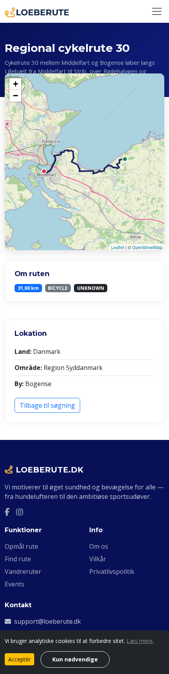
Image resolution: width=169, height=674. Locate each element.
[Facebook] (7, 512)
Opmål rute (21, 546)
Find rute (18, 559)
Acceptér (19, 659)
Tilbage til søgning (47, 405)
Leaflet (117, 247)
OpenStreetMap (147, 247)
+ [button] (15, 84)
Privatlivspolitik (111, 571)
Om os (98, 546)
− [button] (15, 96)
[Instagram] (19, 512)
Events (14, 584)
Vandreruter (23, 571)
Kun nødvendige (75, 659)
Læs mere (139, 641)
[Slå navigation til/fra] (156, 11)
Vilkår (97, 559)
